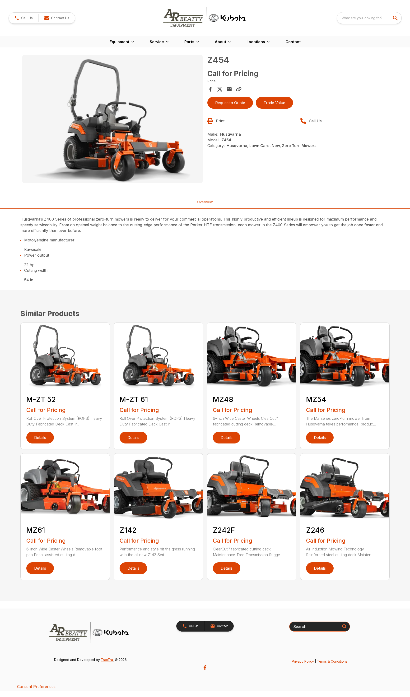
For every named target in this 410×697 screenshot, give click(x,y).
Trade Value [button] (274, 102)
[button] (23, 18)
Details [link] (40, 437)
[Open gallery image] (112, 119)
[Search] (344, 626)
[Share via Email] (229, 89)
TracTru (107, 660)
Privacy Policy (303, 661)
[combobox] (369, 18)
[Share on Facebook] (210, 89)
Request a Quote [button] (230, 102)
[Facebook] (205, 668)
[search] (395, 18)
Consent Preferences (36, 686)
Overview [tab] (205, 202)
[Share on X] (220, 89)
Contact (293, 41)
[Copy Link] (239, 89)
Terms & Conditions (332, 661)
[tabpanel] (112, 120)
